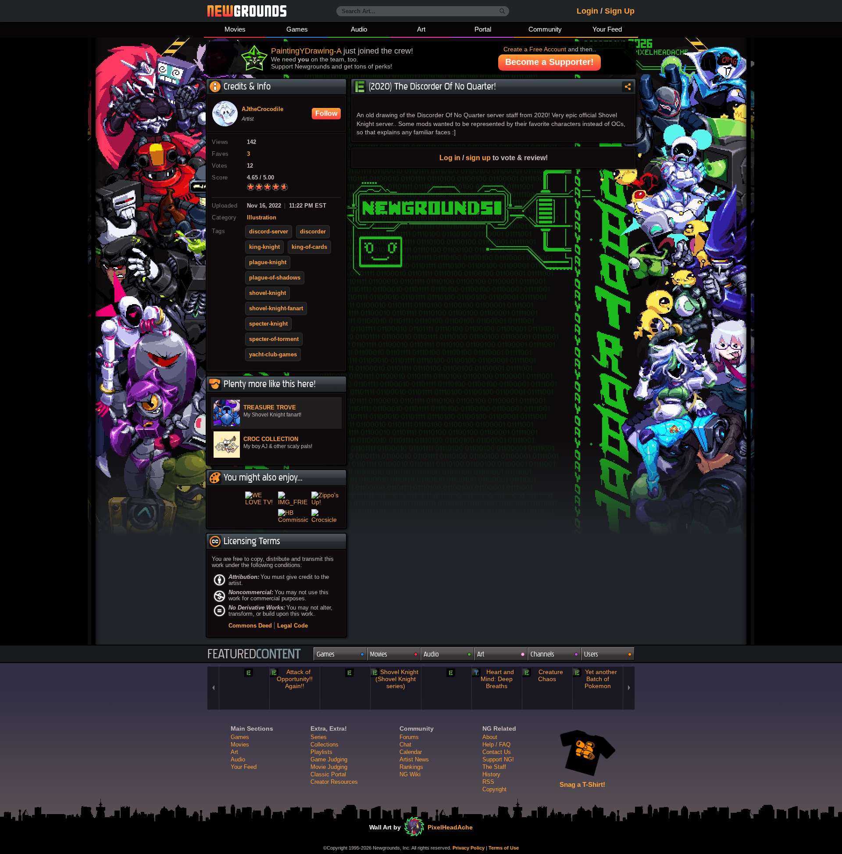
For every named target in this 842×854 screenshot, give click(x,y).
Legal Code (292, 653)
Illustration (261, 218)
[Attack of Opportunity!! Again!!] (295, 707)
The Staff (494, 795)
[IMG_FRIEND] (293, 506)
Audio (359, 29)
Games (297, 29)
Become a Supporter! (549, 62)
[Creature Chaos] (547, 703)
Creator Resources (334, 810)
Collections (324, 772)
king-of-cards (309, 247)
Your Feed (607, 29)
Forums (409, 765)
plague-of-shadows (274, 278)
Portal (483, 29)
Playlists (321, 780)
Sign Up (620, 11)
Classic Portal (328, 802)
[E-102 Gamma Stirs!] (446, 699)
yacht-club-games (273, 355)
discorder (313, 232)
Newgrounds (246, 11)
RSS (488, 810)
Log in (449, 157)
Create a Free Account (534, 49)
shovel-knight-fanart (276, 308)
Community (545, 29)
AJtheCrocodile (262, 109)
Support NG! (498, 787)
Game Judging (328, 787)
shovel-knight (267, 293)
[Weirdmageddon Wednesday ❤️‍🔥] (227, 537)
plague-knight (267, 262)
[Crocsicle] (326, 537)
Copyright (494, 817)
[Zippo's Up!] (326, 506)
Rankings (411, 795)
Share (628, 86)
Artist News (414, 787)
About (489, 765)
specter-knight (268, 324)
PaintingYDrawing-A (306, 51)
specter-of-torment (274, 339)
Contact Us (496, 780)
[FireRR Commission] (260, 537)
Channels (542, 682)
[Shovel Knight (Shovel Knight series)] (396, 707)
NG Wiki (410, 802)
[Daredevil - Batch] (244, 703)
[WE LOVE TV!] (260, 506)
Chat (405, 772)
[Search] (502, 11)
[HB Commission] (293, 537)
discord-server (268, 232)
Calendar (411, 780)
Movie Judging (328, 795)
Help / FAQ (496, 772)
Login (587, 11)
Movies (235, 29)
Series (318, 765)
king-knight (264, 247)
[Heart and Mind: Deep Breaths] (497, 707)
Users (591, 682)
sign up (478, 157)
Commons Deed (250, 653)
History (491, 802)
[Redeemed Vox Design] (227, 506)
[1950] (345, 699)
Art (421, 29)
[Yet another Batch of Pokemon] (598, 707)
